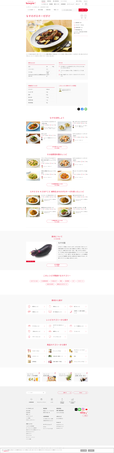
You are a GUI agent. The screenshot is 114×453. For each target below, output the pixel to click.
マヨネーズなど (35, 351)
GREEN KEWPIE (50, 284)
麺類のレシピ (56, 331)
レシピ (52, 402)
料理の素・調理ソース (58, 356)
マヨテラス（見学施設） (62, 402)
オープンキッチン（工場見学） (72, 402)
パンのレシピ (77, 331)
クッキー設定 (83, 450)
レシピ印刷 (81, 15)
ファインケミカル (64, 1)
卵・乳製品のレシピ (57, 311)
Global (85, 1)
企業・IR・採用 (78, 1)
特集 (56, 9)
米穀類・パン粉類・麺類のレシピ (79, 311)
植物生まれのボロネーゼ (62, 284)
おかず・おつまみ (34, 281)
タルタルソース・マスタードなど (79, 350)
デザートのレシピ (36, 336)
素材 (75, 356)
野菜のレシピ (35, 306)
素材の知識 (40, 9)
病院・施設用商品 (56, 1)
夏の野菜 (67, 281)
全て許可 (91, 450)
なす (29, 66)
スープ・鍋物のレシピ (79, 326)
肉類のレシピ (35, 311)
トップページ (28, 7)
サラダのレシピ (35, 326)
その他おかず (54, 281)
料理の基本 (48, 9)
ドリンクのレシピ (57, 336)
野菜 (61, 281)
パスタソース (80, 281)
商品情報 (51, 4)
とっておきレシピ (45, 4)
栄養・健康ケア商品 (57, 361)
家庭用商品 (43, 1)
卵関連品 (34, 361)
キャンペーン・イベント (41, 402)
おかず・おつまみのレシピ (58, 326)
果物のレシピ (56, 306)
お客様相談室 (63, 4)
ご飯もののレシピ (36, 331)
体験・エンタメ (56, 4)
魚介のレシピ (77, 306)
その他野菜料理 (44, 281)
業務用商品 (49, 1)
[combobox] (74, 10)
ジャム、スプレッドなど (79, 361)
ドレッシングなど (57, 351)
